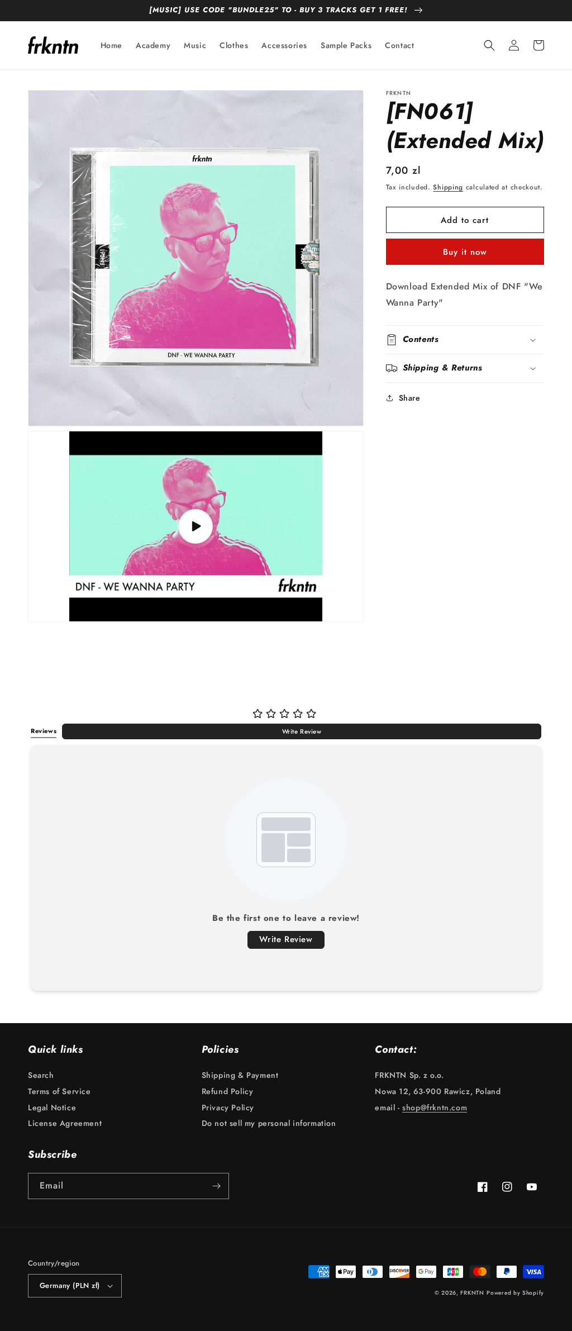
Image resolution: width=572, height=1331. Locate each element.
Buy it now (465, 252)
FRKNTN (472, 1293)
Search (41, 1076)
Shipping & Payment (240, 1076)
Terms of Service (59, 1091)
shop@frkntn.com (434, 1107)
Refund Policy (228, 1091)
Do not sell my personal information (269, 1123)
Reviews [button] (43, 730)
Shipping (448, 187)
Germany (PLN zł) (69, 1285)
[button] (489, 45)
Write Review (302, 731)
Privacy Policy (228, 1107)
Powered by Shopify (515, 1293)
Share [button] (410, 397)
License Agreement (65, 1123)
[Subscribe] (216, 1186)
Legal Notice (52, 1107)
